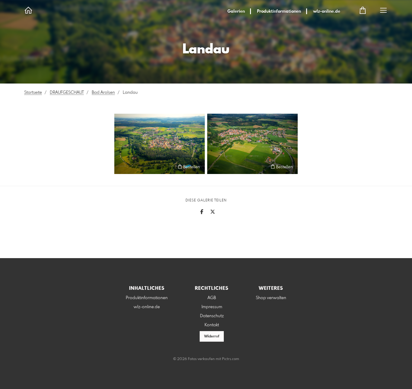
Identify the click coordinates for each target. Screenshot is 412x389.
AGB (212, 298)
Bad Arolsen (103, 92)
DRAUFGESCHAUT (67, 92)
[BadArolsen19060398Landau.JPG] (252, 144)
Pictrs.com (230, 359)
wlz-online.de (326, 11)
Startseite (33, 92)
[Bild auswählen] (122, 167)
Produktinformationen (279, 11)
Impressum (211, 307)
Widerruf (211, 336)
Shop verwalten (271, 298)
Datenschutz (212, 316)
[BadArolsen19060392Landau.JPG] (159, 144)
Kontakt (211, 325)
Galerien (236, 11)
